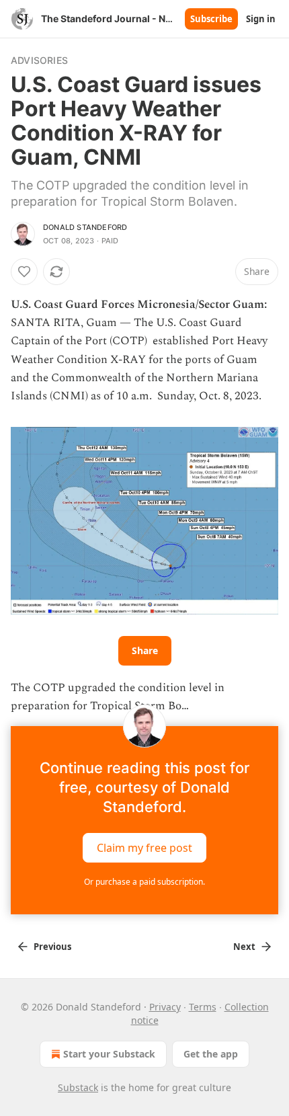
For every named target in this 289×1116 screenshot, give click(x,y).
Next (244, 947)
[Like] (24, 271)
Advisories (39, 60)
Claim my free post (144, 847)
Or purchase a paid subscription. (144, 881)
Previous (52, 947)
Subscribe (211, 19)
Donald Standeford (85, 227)
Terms (202, 1006)
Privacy (165, 1006)
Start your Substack (109, 1053)
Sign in (261, 19)
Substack (78, 1087)
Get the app (210, 1053)
